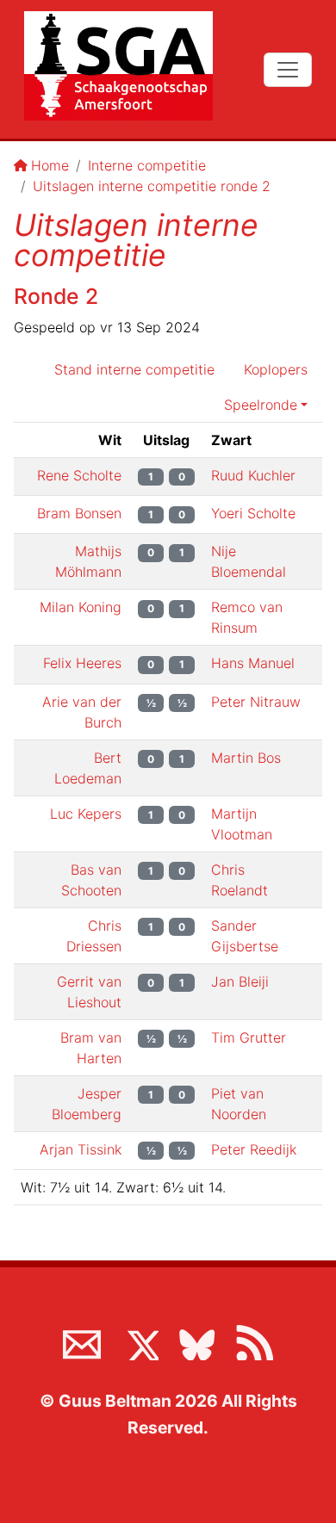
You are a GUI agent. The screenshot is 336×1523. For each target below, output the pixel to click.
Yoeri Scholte (253, 513)
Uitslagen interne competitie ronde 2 (152, 186)
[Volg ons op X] (140, 1341)
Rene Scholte (79, 475)
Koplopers (276, 369)
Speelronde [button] (260, 404)
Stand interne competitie (134, 369)
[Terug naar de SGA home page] (118, 66)
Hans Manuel (253, 663)
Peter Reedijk (253, 1149)
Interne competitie (147, 165)
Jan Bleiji (240, 981)
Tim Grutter (248, 1037)
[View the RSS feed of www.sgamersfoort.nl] (254, 1341)
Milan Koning (80, 607)
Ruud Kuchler (253, 475)
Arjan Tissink (80, 1149)
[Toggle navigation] (288, 70)
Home (50, 165)
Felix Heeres (82, 663)
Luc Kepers (85, 813)
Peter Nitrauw (256, 701)
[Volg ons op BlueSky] (196, 1341)
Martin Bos (246, 757)
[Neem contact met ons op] (82, 1341)
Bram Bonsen (79, 513)
